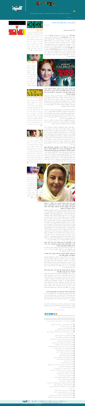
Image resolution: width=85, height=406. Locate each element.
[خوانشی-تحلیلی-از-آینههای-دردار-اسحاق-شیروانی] (35, 25)
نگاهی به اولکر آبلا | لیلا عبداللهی (66, 355)
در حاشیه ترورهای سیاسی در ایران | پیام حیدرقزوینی (62, 324)
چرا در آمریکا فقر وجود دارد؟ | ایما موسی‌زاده (63, 368)
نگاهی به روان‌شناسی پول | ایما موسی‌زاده (35, 98)
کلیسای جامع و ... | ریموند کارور (66, 381)
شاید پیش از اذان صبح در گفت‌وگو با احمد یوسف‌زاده (61, 370)
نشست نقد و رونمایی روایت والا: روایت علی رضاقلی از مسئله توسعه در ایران (59, 333)
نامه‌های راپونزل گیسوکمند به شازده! (65, 379)
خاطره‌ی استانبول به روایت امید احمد (65, 372)
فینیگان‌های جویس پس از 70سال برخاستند (63, 348)
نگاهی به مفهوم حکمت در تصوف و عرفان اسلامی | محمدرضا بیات (60, 322)
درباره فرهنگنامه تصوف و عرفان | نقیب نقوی (63, 385)
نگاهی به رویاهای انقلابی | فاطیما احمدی (64, 337)
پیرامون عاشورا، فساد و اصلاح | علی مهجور (64, 335)
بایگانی (51, 403)
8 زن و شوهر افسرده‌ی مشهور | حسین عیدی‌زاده (62, 343)
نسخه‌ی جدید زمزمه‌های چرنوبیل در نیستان (63, 392)
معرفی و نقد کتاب (72, 317)
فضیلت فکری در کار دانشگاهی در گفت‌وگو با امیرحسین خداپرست (61, 387)
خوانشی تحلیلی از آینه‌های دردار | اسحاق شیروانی (35, 29)
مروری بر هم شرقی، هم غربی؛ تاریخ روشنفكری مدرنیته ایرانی (60, 383)
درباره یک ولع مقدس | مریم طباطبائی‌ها (64, 350)
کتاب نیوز (24, 404)
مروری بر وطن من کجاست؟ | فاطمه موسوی (64, 330)
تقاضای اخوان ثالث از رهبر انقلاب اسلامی (35, 138)
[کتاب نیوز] (23, 401)
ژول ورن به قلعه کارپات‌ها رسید (66, 363)
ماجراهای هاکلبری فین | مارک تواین (65, 328)
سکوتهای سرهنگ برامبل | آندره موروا (65, 394)
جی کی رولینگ (61, 317)
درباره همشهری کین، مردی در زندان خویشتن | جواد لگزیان (60, 397)
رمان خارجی (66, 317)
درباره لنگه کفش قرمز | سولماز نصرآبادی (64, 359)
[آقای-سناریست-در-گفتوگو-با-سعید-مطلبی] (35, 170)
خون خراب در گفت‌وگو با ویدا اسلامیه (63, 22)
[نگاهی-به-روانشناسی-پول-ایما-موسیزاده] (35, 93)
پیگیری (48, 403)
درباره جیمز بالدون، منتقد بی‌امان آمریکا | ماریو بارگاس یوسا (60, 346)
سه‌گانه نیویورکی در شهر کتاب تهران (65, 376)
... (32, 50)
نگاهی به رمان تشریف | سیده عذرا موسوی (64, 345)
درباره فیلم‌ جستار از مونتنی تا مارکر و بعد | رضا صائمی (61, 339)
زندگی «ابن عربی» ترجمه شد (67, 326)
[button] (45, 313)
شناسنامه (44, 403)
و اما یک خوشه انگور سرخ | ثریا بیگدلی (64, 352)
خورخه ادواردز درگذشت (68, 361)
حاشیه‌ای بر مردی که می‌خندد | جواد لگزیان (64, 390)
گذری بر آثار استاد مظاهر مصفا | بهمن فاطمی (63, 377)
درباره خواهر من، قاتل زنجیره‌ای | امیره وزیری (63, 357)
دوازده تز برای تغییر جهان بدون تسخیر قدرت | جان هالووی (60, 365)
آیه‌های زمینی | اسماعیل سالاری (66, 354)
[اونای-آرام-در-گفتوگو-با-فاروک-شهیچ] (35, 58)
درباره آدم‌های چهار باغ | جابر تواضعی (65, 341)
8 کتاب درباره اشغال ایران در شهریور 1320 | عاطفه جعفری (61, 396)
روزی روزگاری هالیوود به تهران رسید (65, 366)
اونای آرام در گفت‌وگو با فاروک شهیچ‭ (35, 63)
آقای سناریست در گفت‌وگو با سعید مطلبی (35, 175)
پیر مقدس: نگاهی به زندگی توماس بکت (64, 374)
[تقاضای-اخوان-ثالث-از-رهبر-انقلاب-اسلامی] (35, 133)
